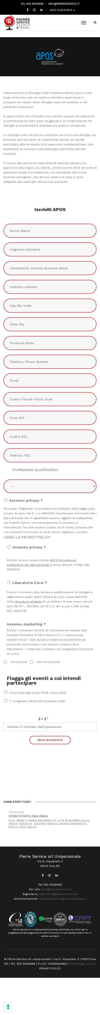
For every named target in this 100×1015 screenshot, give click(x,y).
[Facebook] (27, 9)
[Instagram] (34, 9)
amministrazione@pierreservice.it (62, 898)
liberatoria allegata (28, 601)
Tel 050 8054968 (31, 3)
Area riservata (61, 10)
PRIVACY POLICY (50, 968)
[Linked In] (40, 9)
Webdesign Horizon (82, 963)
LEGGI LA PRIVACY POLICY (26, 537)
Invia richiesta (50, 740)
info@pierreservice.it (64, 3)
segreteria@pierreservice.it (58, 894)
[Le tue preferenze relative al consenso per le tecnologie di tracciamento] (8, 1006)
